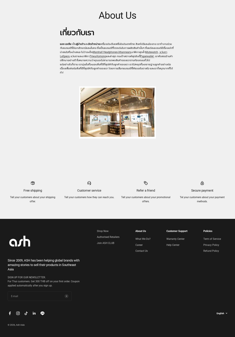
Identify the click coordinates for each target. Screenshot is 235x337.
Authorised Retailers (108, 237)
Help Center (172, 244)
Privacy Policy (211, 244)
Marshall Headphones (105, 52)
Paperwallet (147, 56)
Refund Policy (211, 250)
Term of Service (212, 238)
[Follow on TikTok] (26, 313)
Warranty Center (175, 238)
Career (139, 244)
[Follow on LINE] (42, 313)
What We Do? (143, 238)
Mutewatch (151, 52)
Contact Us (141, 250)
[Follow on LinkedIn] (34, 313)
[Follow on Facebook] (10, 313)
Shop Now (103, 231)
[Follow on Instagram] (18, 313)
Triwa (93, 56)
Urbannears (124, 52)
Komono (101, 56)
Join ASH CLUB (105, 243)
